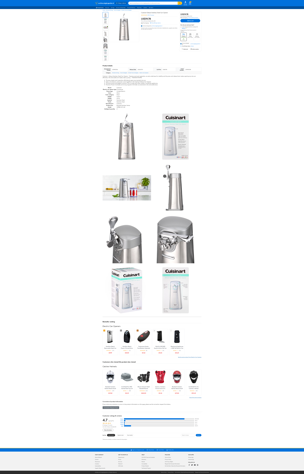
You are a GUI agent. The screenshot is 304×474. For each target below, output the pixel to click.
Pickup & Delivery (131, 7)
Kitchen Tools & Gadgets (126, 10)
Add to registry (195, 49)
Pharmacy (139, 7)
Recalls (143, 461)
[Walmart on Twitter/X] (192, 465)
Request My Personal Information (172, 463)
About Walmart (98, 457)
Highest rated (120, 435)
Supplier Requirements (100, 468)
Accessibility (144, 463)
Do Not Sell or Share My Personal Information (175, 466)
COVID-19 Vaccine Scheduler (148, 457)
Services (107, 7)
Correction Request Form (111, 407)
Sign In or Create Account (138, 450)
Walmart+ (120, 463)
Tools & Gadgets (117, 10)
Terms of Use (168, 457)
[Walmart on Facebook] (189, 465)
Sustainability (98, 466)
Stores (119, 459)
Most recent (111, 435)
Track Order (161, 450)
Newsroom (97, 461)
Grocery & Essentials (120, 7)
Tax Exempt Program (146, 468)
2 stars (121, 424)
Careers (145, 7)
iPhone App (190, 457)
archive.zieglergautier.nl (157, 26)
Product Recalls (145, 466)
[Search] (180, 3)
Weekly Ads (171, 450)
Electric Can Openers (144, 72)
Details (192, 46)
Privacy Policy (168, 459)
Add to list (185, 49)
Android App (191, 459)
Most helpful (130, 435)
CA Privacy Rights (169, 461)
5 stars (121, 419)
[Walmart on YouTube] (195, 465)
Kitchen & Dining (109, 10)
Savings (112, 7)
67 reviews (151, 15)
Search (198, 435)
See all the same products (195, 397)
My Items (151, 7)
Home (104, 10)
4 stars (121, 420)
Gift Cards (120, 466)
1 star (122, 425)
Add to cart (190, 21)
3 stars (121, 422)
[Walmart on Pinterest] (198, 465)
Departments (100, 7)
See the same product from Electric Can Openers (189, 357)
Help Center (151, 450)
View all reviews (108, 430)
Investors (97, 463)
